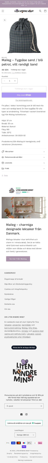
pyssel (38, 334)
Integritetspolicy (35, 453)
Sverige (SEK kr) (23, 435)
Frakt (13, 72)
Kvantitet (5, 76)
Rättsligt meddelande (25, 460)
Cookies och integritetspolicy (15, 289)
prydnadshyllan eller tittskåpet (17, 337)
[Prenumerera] (41, 406)
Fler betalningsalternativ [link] (24, 100)
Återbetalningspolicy (21, 453)
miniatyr (25, 331)
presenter (17, 325)
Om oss (7, 309)
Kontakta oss (9, 304)
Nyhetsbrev (9, 294)
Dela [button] (6, 176)
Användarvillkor (12, 457)
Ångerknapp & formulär (13, 279)
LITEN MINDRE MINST (23, 450)
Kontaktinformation (36, 457)
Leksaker (30, 334)
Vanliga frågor (10, 299)
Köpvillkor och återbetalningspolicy (18, 284)
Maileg (25, 328)
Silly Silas (33, 328)
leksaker (8, 325)
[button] (2, 11)
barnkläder (26, 325)
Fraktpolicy (24, 457)
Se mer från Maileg (18, 259)
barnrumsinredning (12, 328)
